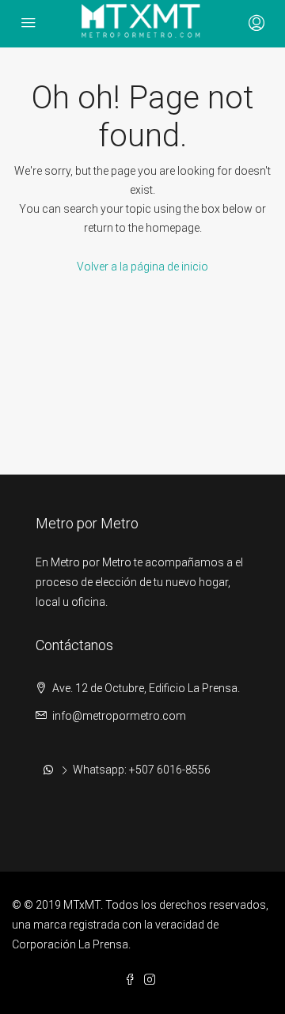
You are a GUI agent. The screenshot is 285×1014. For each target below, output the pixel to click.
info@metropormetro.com (119, 715)
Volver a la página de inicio (142, 266)
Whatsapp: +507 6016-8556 (142, 769)
